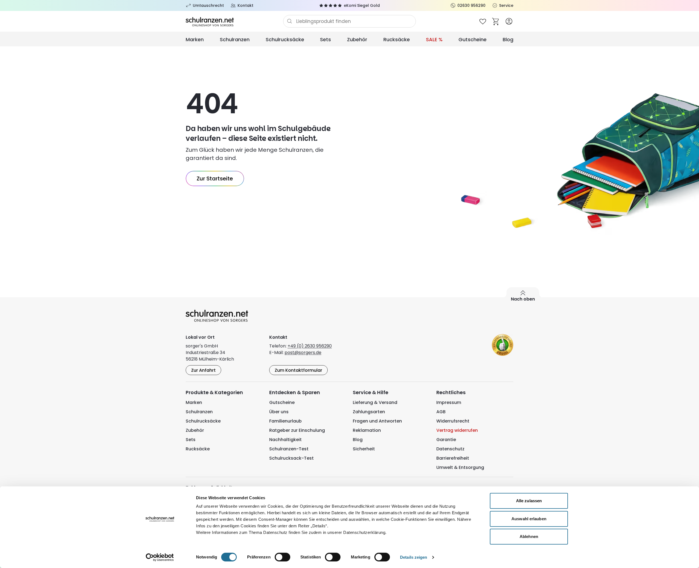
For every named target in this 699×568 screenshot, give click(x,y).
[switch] (282, 557)
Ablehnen (529, 536)
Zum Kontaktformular (298, 370)
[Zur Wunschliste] (482, 21)
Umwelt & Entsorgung (460, 467)
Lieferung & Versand (375, 402)
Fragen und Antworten (377, 421)
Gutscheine (472, 39)
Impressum (448, 402)
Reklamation (367, 430)
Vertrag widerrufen (457, 430)
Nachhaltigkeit (285, 439)
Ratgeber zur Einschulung (297, 430)
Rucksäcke (396, 39)
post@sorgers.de (303, 352)
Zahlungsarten (369, 412)
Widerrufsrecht (452, 421)
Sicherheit (364, 449)
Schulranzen (235, 39)
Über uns (279, 412)
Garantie (446, 439)
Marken (195, 39)
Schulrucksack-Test (291, 458)
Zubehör (357, 39)
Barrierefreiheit (452, 458)
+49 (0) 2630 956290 (310, 346)
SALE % (434, 39)
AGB (441, 412)
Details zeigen (413, 557)
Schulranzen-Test (289, 449)
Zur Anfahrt (203, 370)
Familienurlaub (285, 421)
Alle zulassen (529, 500)
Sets (325, 39)
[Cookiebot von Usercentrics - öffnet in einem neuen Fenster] (160, 557)
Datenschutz (450, 449)
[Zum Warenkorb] (495, 21)
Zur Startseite (215, 178)
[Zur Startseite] (234, 21)
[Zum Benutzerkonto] (509, 21)
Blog (508, 39)
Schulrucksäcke (285, 39)
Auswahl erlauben (528, 518)
